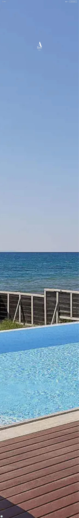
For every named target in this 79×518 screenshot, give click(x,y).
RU (67, 1)
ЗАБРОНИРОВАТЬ (73, 1)
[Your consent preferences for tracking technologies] (1, 516)
